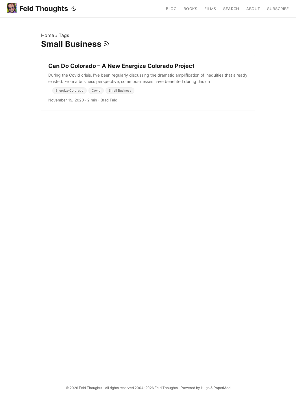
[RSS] (106, 44)
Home (47, 35)
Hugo (205, 388)
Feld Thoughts (43, 8)
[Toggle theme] (73, 8)
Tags (64, 35)
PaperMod (222, 388)
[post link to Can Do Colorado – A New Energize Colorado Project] (148, 82)
